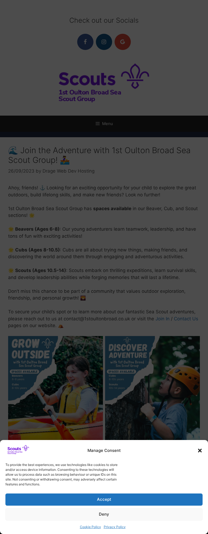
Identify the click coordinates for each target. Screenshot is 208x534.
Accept (104, 499)
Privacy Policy (115, 527)
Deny (104, 514)
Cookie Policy (90, 527)
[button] (200, 450)
